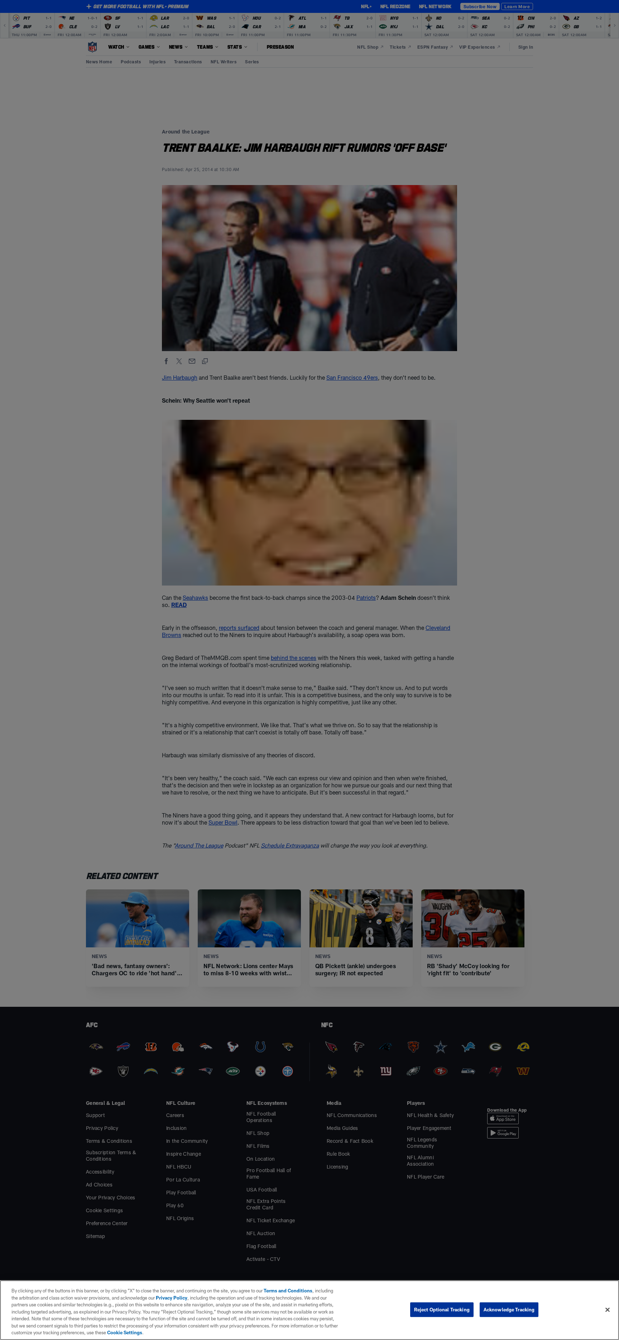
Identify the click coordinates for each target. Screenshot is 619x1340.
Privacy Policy (171, 1298)
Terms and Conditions (288, 1290)
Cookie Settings (124, 1332)
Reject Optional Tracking (442, 1309)
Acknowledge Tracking (509, 1309)
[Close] (607, 1309)
